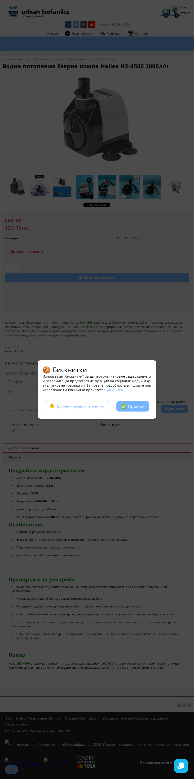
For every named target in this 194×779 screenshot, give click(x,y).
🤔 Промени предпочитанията (77, 406)
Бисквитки (114, 390)
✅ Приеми (132, 406)
